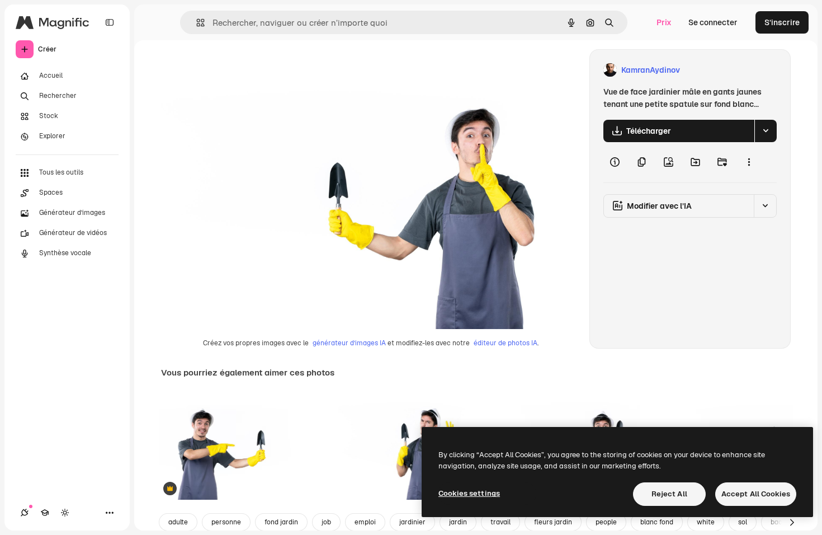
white (706, 522)
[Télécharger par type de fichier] (765, 131)
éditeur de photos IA (505, 343)
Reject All (669, 494)
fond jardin (281, 522)
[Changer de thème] (65, 513)
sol (742, 522)
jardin (458, 522)
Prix (664, 22)
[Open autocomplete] (196, 22)
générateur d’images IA (349, 343)
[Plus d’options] (749, 162)
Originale (235, 70)
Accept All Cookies (755, 494)
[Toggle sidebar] (110, 22)
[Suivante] (792, 522)
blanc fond (656, 522)
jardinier (412, 522)
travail (500, 522)
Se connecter (713, 22)
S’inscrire (782, 22)
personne (226, 522)
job (326, 522)
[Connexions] (25, 513)
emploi (365, 522)
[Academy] (45, 513)
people (606, 522)
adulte (178, 522)
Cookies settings (469, 493)
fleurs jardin (553, 522)
